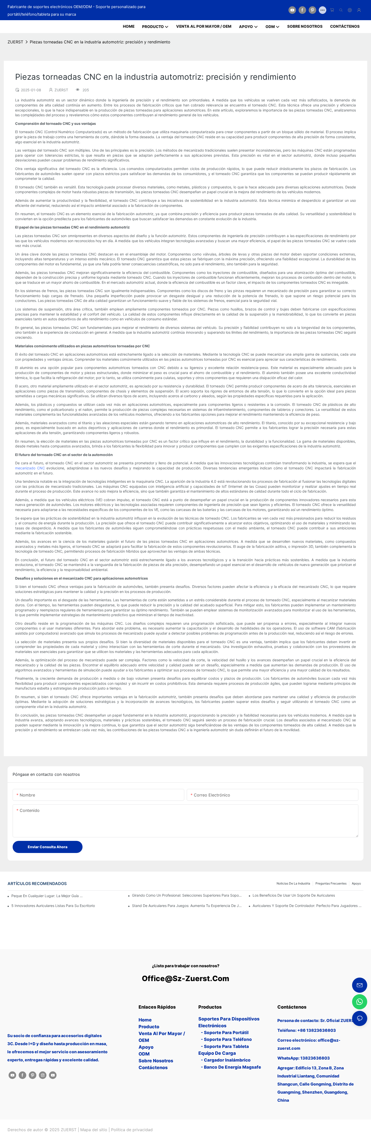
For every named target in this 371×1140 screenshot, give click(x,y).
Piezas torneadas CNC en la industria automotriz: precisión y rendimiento (100, 41)
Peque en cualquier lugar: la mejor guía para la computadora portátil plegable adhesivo (47, 896)
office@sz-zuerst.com (185, 978)
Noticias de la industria (293, 883)
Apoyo (356, 883)
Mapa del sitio (93, 1129)
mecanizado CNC (30, 468)
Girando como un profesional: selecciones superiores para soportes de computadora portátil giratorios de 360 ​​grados (187, 895)
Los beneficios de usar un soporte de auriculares (294, 895)
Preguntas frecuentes (331, 883)
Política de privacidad (132, 1129)
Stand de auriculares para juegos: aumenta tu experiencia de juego (187, 905)
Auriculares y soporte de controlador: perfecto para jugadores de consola (308, 905)
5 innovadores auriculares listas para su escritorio (53, 905)
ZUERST (15, 41)
